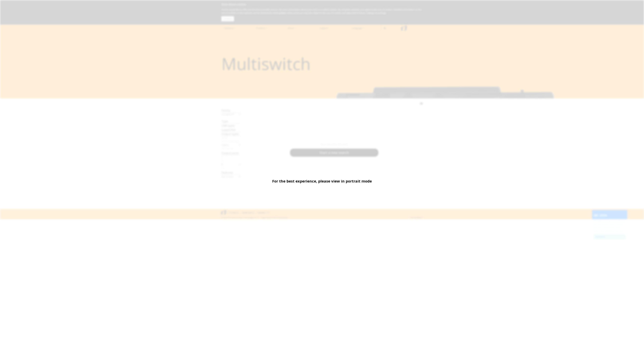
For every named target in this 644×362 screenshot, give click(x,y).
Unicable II (227, 114)
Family (225, 110)
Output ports (230, 153)
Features (227, 172)
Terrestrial (227, 148)
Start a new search (334, 152)
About (291, 28)
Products (261, 28)
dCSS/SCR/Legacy (231, 141)
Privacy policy (282, 217)
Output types (230, 134)
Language (357, 28)
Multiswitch (248, 212)
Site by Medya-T (416, 217)
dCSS (224, 137)
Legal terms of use (269, 217)
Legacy (225, 144)
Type (224, 121)
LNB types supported (228, 128)
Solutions (229, 28)
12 (222, 167)
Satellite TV (263, 212)
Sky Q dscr (227, 176)
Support (324, 28)
